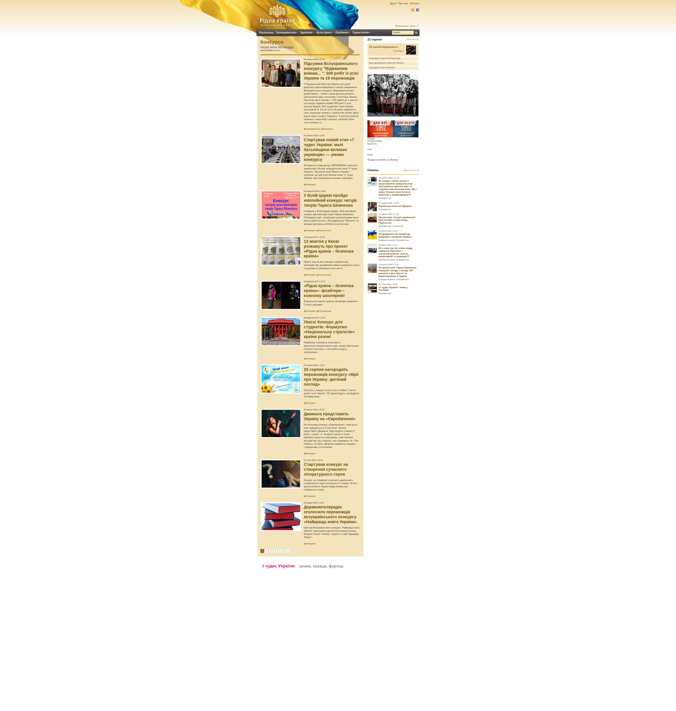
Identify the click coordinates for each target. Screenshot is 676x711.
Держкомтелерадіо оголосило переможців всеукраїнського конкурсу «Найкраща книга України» (330, 514)
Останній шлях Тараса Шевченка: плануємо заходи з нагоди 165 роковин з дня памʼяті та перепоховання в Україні (397, 271)
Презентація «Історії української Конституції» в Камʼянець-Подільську (396, 220)
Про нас (403, 3)
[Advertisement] (338, 615)
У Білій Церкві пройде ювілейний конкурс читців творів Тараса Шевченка (330, 200)
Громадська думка (386, 240)
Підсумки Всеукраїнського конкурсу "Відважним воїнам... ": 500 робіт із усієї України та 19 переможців (331, 71)
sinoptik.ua (383, 160)
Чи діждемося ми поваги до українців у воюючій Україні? (395, 235)
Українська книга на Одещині (395, 206)
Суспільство (325, 230)
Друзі (393, 3)
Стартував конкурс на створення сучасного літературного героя (326, 469)
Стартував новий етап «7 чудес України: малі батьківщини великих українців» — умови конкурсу (329, 149)
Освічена (341, 32)
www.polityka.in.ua (269, 50)
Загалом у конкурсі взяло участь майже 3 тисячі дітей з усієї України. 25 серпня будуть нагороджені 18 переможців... (331, 393)
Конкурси (271, 42)
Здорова (306, 32)
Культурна (323, 32)
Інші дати (411, 39)
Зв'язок (414, 3)
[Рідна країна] (277, 15)
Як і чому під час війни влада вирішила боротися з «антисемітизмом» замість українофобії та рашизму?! (395, 252)
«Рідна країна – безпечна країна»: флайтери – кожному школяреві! (329, 290)
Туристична (360, 32)
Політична (266, 32)
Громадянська (286, 32)
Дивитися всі (410, 170)
